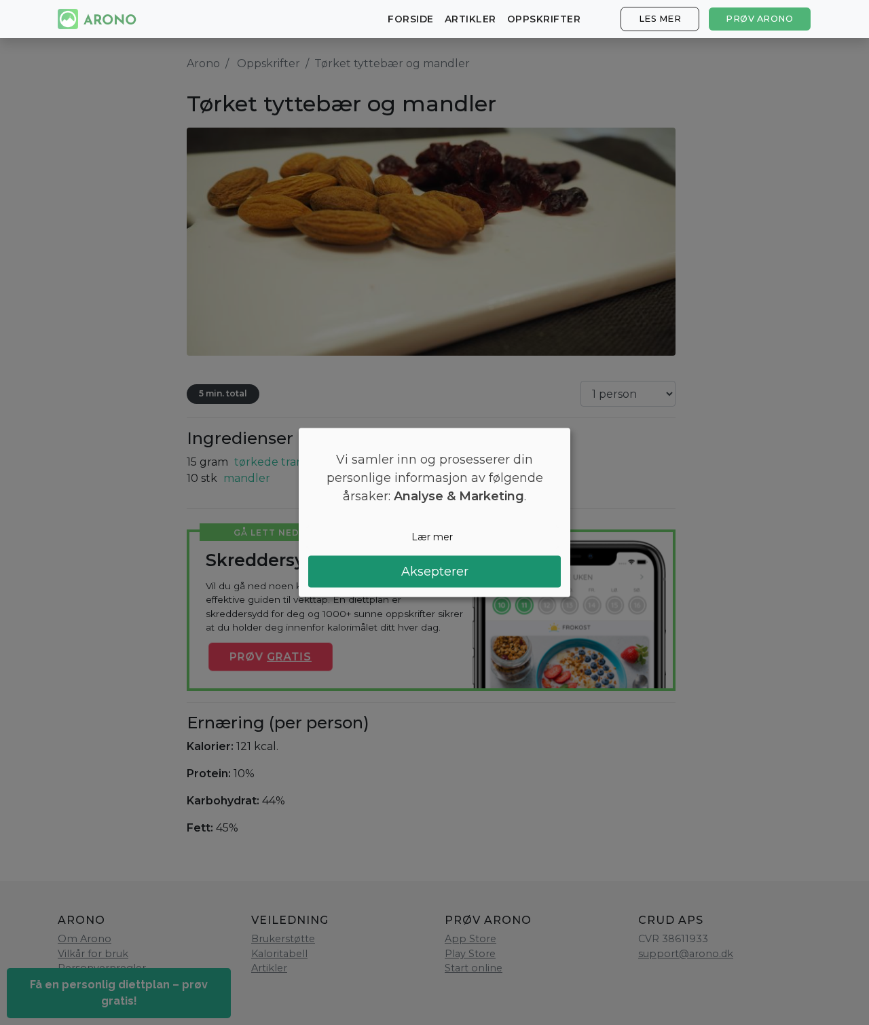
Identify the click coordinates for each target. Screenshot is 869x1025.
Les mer (660, 19)
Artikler (470, 19)
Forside (411, 19)
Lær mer (432, 537)
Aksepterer (434, 570)
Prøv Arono (759, 19)
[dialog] (434, 512)
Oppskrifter (544, 19)
